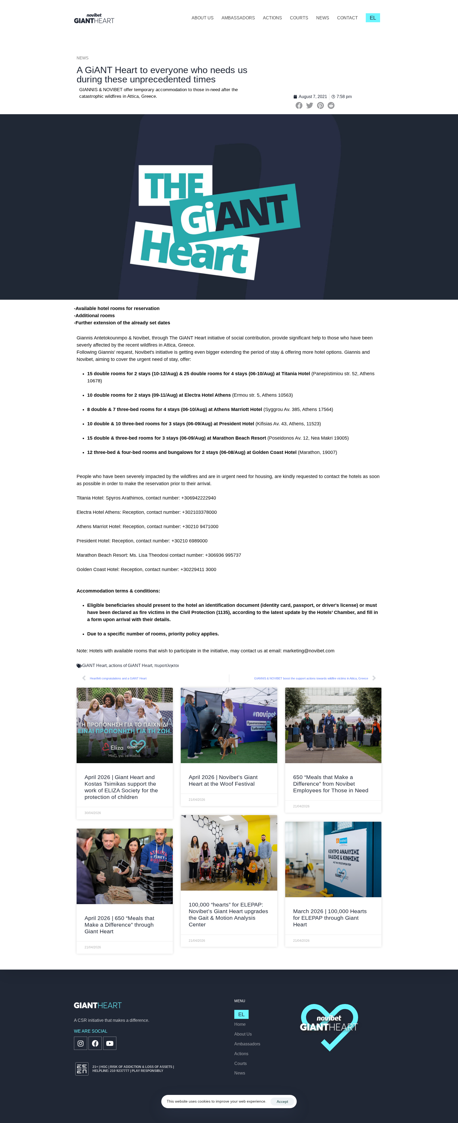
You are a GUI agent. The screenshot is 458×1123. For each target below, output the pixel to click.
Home (240, 1024)
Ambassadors (247, 1044)
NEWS (322, 18)
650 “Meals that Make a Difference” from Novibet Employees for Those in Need (330, 783)
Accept (282, 1101)
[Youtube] (109, 1043)
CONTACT (347, 18)
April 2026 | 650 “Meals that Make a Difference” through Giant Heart (119, 924)
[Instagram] (80, 1043)
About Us (243, 1034)
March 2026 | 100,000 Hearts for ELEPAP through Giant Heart (330, 917)
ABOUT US (203, 18)
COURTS (299, 18)
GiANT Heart (94, 665)
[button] (299, 105)
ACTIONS (272, 18)
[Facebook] (95, 1043)
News (239, 1073)
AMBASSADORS (238, 18)
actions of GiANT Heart (130, 665)
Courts (240, 1063)
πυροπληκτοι (166, 665)
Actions (241, 1053)
